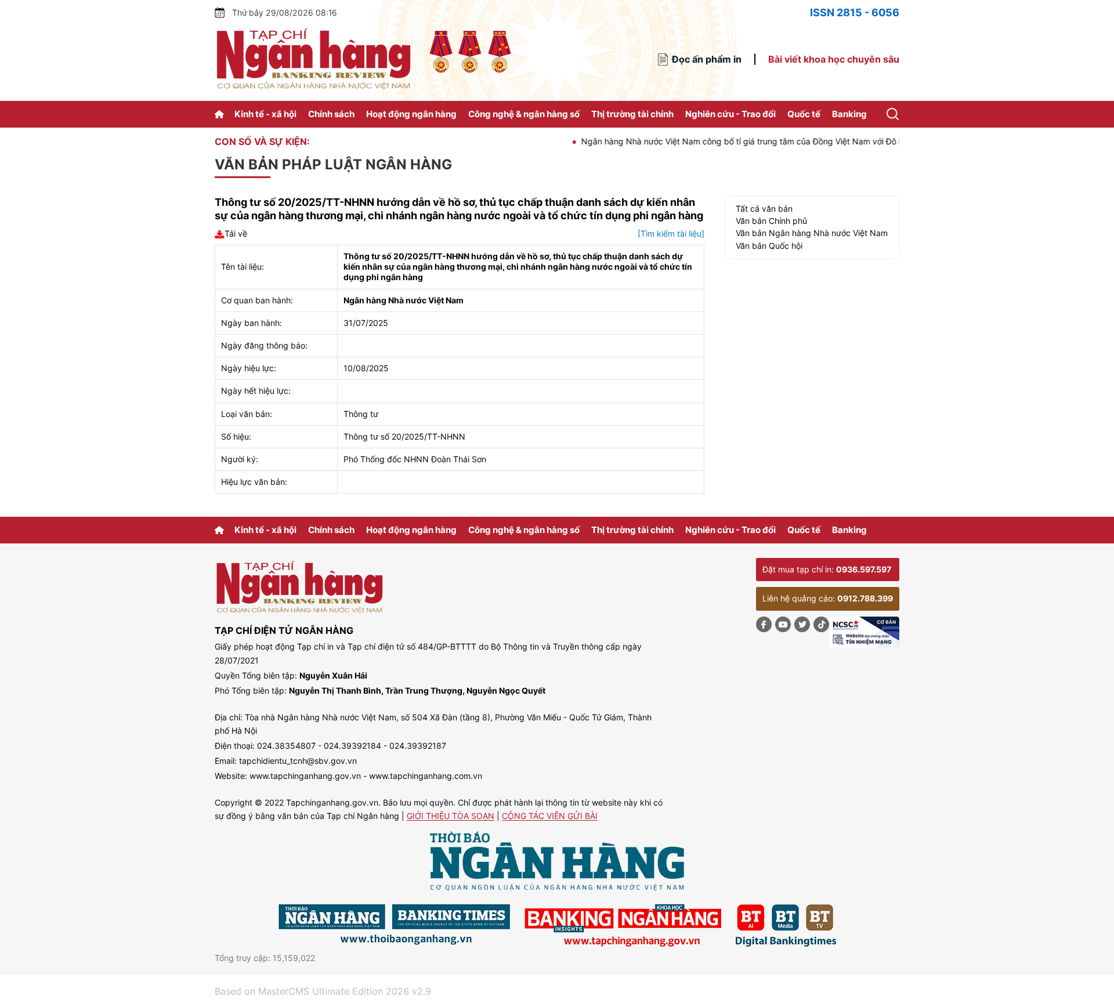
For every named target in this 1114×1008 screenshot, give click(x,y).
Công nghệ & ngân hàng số (524, 113)
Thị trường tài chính (632, 113)
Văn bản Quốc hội (769, 246)
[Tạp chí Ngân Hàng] (221, 114)
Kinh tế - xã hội (265, 113)
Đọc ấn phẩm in (707, 59)
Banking (849, 113)
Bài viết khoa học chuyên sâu (833, 59)
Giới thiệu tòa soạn (450, 816)
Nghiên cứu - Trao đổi (730, 113)
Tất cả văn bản (764, 208)
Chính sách (331, 113)
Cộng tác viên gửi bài (550, 816)
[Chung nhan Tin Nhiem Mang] (864, 633)
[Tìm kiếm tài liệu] (671, 233)
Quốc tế (803, 113)
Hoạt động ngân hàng (411, 113)
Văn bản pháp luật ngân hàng (333, 164)
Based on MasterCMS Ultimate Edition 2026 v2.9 (323, 991)
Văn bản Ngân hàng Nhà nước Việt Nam (812, 233)
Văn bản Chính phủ (771, 221)
